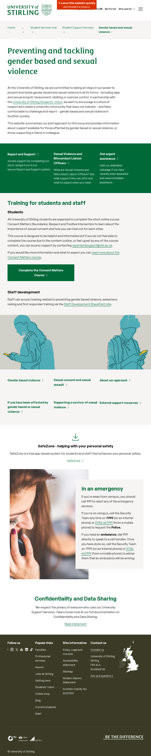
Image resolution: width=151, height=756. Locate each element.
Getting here (42, 680)
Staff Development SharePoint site (87, 304)
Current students (45, 707)
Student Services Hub (44, 27)
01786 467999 (104, 522)
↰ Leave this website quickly (76, 4)
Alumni (39, 667)
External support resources (119, 403)
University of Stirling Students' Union (37, 102)
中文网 (98, 8)
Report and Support (22, 154)
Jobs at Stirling (44, 673)
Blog (38, 700)
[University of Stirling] (29, 10)
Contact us (97, 649)
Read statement (76, 624)
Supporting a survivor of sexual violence (75, 405)
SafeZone (73, 461)
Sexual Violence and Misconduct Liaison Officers (68, 158)
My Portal (110, 8)
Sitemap (68, 671)
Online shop (42, 693)
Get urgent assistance (107, 156)
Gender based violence (24, 380)
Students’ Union (44, 687)
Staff (38, 713)
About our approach (113, 380)
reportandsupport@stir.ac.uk (92, 245)
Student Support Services (77, 27)
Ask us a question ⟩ (102, 675)
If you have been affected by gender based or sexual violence (28, 407)
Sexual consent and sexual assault (72, 382)
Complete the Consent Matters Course (41, 272)
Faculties (40, 649)
